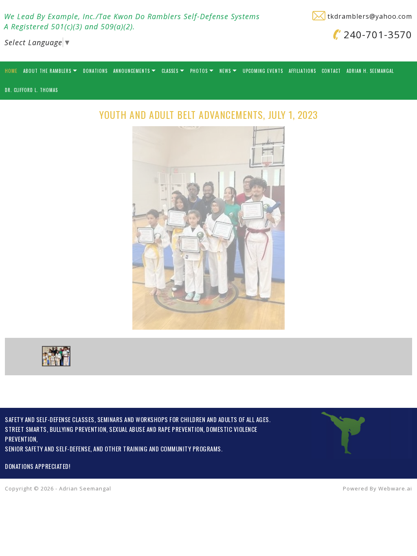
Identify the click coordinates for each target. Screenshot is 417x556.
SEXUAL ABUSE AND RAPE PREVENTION (156, 429)
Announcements (131, 71)
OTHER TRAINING (126, 448)
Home (11, 71)
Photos (199, 71)
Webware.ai (395, 488)
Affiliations (302, 71)
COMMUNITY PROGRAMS (190, 448)
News (225, 71)
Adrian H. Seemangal (370, 71)
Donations (95, 71)
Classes (170, 71)
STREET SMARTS (26, 429)
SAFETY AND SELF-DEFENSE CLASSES (49, 419)
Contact (331, 71)
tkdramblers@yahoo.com (368, 16)
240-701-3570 (376, 34)
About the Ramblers (47, 71)
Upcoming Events (263, 71)
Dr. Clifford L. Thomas (31, 90)
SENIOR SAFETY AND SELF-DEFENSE (47, 448)
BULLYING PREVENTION (78, 429)
